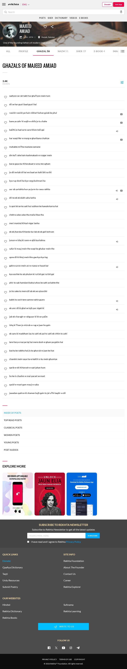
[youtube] (63, 647)
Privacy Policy (73, 541)
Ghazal (43, 51)
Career (67, 580)
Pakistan (51, 37)
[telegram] (78, 647)
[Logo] (13, 4)
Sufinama (68, 605)
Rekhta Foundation (74, 561)
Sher (81, 51)
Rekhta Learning (72, 611)
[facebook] (48, 647)
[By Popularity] (122, 82)
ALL (8, 51)
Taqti (5, 574)
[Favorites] (45, 26)
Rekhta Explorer (72, 587)
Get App (118, 4)
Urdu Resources (11, 580)
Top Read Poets (13, 420)
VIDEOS (73, 18)
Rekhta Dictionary (12, 611)
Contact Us (70, 574)
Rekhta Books (9, 618)
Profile (23, 51)
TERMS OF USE (65, 659)
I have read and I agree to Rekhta (56, 541)
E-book (99, 51)
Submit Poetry (10, 587)
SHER (50, 18)
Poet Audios (11, 450)
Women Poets (12, 435)
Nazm (63, 51)
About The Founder (74, 567)
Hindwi (6, 605)
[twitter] (56, 647)
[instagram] (70, 647)
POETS (42, 18)
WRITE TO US (66, 626)
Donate (107, 4)
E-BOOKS (83, 18)
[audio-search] (121, 11)
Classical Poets (13, 427)
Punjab (44, 37)
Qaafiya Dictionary (12, 567)
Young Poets (11, 442)
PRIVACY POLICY (49, 659)
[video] (121, 114)
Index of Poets (12, 412)
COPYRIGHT (79, 659)
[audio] (117, 131)
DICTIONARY (61, 18)
